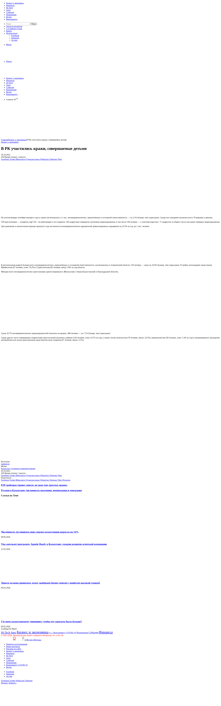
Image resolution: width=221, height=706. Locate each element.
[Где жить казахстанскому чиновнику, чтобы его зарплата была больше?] (26, 616)
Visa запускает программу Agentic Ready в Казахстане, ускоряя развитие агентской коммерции (54, 544)
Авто (8, 10)
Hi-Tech (9, 8)
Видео (9, 17)
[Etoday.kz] (20, 57)
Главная (4, 140)
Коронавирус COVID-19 (64, 632)
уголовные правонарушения (22, 468)
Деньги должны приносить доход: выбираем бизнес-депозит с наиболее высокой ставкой (50, 583)
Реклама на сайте (13, 649)
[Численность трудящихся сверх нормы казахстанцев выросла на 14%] (26, 527)
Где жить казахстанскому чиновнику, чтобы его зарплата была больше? (41, 621)
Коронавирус (12, 19)
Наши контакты (13, 646)
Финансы (10, 5)
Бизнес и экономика (15, 3)
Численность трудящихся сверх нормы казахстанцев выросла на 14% (40, 532)
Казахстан (5, 468)
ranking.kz (5, 464)
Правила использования (16, 644)
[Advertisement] (77, 121)
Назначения (11, 15)
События (10, 12)
